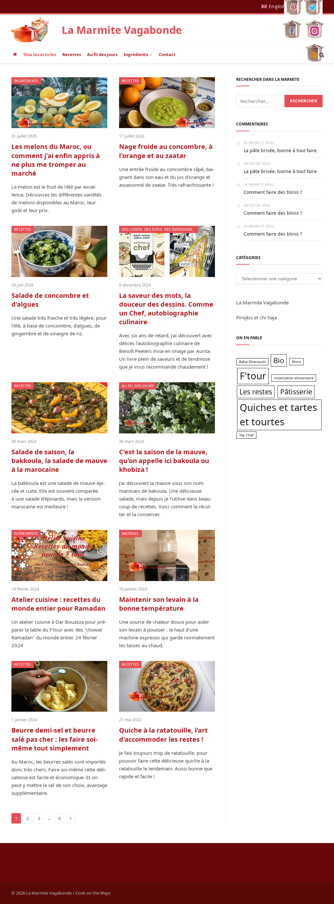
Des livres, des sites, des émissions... (158, 229)
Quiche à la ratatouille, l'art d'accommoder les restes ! (163, 734)
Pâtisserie (296, 391)
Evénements (26, 533)
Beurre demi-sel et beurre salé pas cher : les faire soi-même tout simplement (54, 739)
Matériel (130, 533)
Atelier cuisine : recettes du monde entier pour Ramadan (58, 604)
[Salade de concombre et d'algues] (59, 251)
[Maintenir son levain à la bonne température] (167, 555)
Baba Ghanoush (252, 361)
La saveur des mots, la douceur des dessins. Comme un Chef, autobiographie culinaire (166, 309)
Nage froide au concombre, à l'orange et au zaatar (166, 151)
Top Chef (246, 435)
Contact (167, 54)
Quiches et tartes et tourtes (278, 414)
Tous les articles (39, 54)
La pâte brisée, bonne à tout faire (280, 150)
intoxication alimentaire (293, 378)
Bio (278, 360)
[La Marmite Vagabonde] (30, 30)
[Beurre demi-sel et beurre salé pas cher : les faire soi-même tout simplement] (59, 686)
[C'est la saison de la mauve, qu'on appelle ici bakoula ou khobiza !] (167, 407)
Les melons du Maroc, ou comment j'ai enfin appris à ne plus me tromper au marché (55, 160)
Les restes (255, 391)
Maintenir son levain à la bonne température (159, 604)
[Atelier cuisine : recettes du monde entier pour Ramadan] (59, 555)
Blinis (296, 361)
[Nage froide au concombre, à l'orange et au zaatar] (167, 102)
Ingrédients (136, 54)
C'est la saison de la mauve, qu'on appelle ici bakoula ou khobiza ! (164, 460)
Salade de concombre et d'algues (50, 300)
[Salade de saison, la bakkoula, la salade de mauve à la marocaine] (59, 407)
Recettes (71, 54)
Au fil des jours (102, 54)
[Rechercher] (321, 54)
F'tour (253, 375)
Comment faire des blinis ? (273, 192)
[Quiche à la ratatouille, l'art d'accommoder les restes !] (167, 686)
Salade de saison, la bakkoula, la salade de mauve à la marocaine (59, 460)
